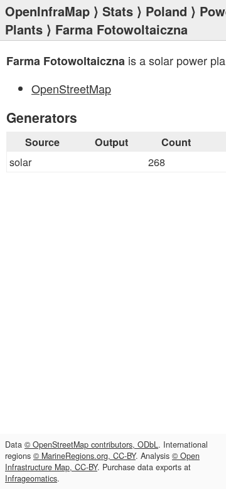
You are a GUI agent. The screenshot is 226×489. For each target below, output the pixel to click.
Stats (117, 11)
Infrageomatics (31, 478)
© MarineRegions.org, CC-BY (84, 455)
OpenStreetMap (71, 88)
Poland (166, 11)
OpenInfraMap (47, 11)
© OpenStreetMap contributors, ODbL (91, 444)
